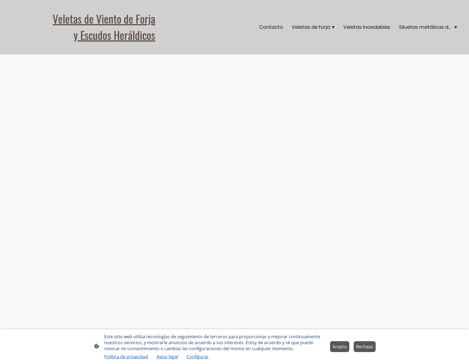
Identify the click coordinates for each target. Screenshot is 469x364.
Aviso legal (167, 357)
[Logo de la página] (81, 47)
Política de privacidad (126, 357)
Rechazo (364, 347)
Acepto (339, 347)
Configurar (198, 357)
